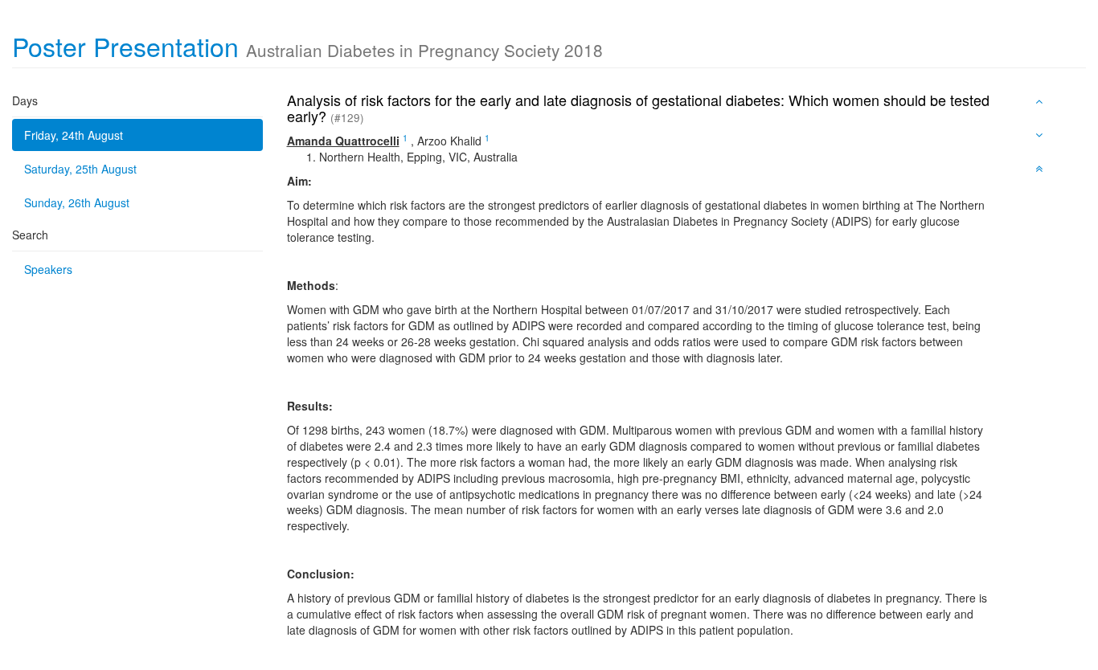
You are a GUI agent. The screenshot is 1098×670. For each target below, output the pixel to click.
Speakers (48, 269)
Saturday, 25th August (80, 169)
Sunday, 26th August (76, 202)
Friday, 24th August (73, 135)
